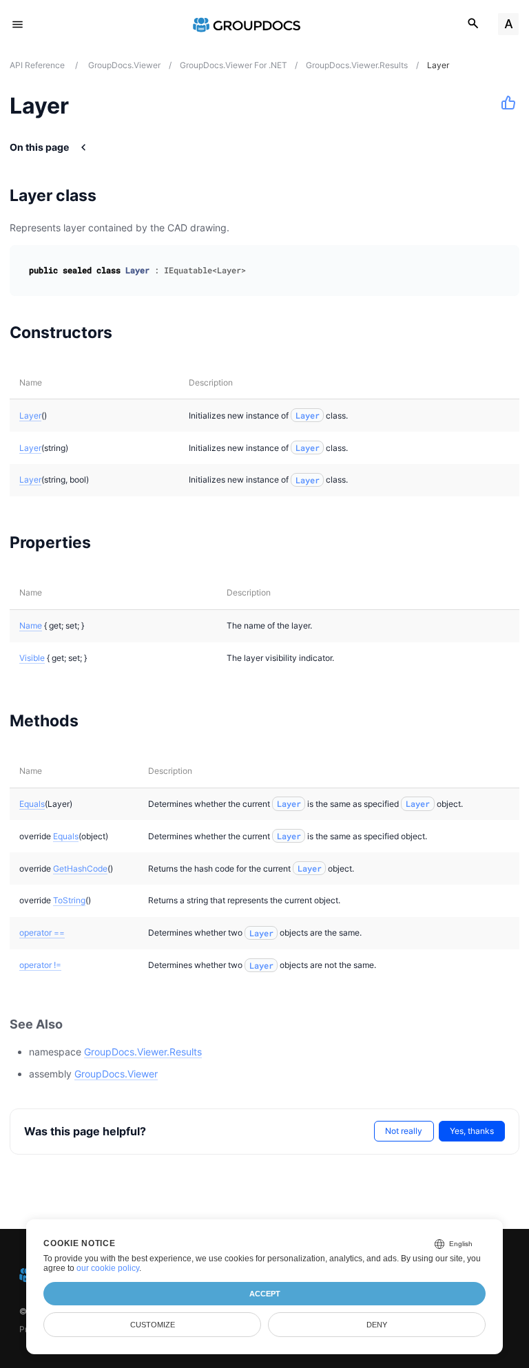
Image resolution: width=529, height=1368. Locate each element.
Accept (264, 1294)
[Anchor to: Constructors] (130, 332)
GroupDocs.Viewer (116, 1074)
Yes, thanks (472, 1131)
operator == (42, 932)
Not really (403, 1131)
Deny (376, 1324)
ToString (69, 900)
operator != (40, 965)
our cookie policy (107, 1268)
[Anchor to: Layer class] (114, 196)
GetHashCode (80, 868)
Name (30, 625)
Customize (152, 1324)
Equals (32, 804)
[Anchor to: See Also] (78, 1024)
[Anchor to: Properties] (108, 543)
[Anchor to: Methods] (96, 720)
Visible (32, 658)
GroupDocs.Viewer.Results (143, 1051)
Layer (30, 415)
